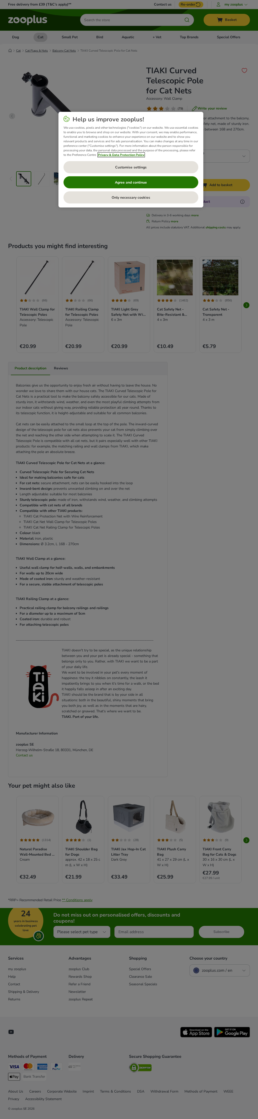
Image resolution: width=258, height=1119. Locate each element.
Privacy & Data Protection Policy (121, 155)
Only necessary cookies (131, 197)
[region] (130, 159)
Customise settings (131, 167)
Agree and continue (131, 182)
